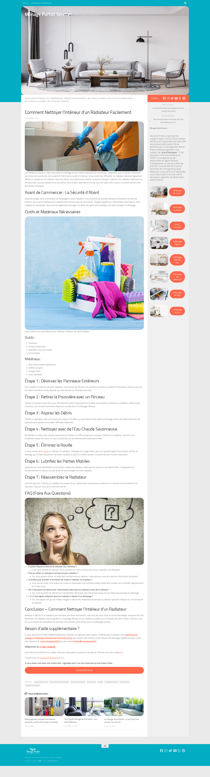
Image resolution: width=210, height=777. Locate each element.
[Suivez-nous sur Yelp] (179, 98)
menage (100, 682)
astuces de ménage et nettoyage (59, 682)
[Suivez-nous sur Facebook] (164, 98)
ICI (121, 652)
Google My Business (49, 658)
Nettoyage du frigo (177, 293)
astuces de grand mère (41, 682)
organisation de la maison (33, 685)
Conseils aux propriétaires (78, 682)
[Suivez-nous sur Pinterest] (183, 98)
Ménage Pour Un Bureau (75, 98)
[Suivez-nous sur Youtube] (176, 98)
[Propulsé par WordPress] (40, 761)
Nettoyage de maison (177, 191)
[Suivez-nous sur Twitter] (172, 98)
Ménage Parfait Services (48, 14)
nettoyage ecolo (124, 682)
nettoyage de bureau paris (120, 98)
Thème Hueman (53, 761)
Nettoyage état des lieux (177, 260)
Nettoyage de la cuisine (35, 101)
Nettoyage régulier (177, 242)
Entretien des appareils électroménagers (44, 98)
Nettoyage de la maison (58, 101)
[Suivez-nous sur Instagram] (168, 98)
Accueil (25, 3)
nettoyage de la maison (111, 682)
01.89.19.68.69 (47, 646)
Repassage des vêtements (177, 277)
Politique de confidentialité (41, 3)
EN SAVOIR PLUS (84, 670)
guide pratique (91, 682)
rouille (46, 451)
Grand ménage (177, 225)
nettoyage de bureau (97, 98)
